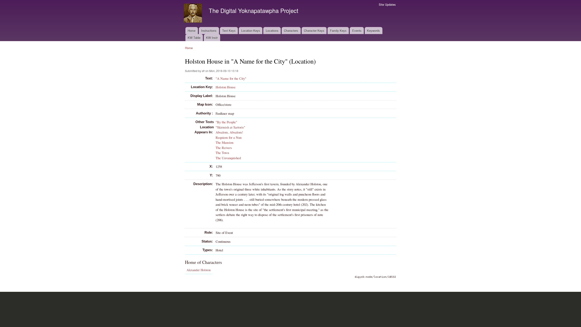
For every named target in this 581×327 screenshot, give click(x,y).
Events (357, 30)
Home (191, 30)
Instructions (209, 30)
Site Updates (387, 4)
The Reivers (224, 147)
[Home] (193, 13)
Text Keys (229, 30)
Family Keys (338, 30)
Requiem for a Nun (228, 137)
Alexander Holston (199, 270)
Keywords (373, 30)
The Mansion (224, 142)
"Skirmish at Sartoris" (230, 127)
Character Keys (314, 30)
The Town (222, 152)
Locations (272, 30)
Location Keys (250, 30)
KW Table (194, 37)
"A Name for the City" (231, 78)
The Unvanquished (228, 158)
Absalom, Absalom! (229, 132)
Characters (291, 30)
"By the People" (226, 122)
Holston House (226, 87)
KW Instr (212, 37)
